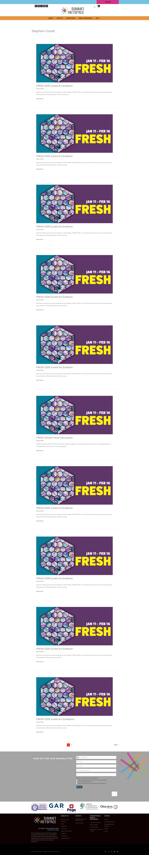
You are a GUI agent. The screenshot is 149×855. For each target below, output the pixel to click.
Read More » (40, 98)
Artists (60, 18)
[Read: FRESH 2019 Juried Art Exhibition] (74, 696)
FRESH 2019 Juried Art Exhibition (55, 719)
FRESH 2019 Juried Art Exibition (54, 85)
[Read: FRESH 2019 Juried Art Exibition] (74, 63)
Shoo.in (57, 851)
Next (116, 745)
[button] (95, 408)
